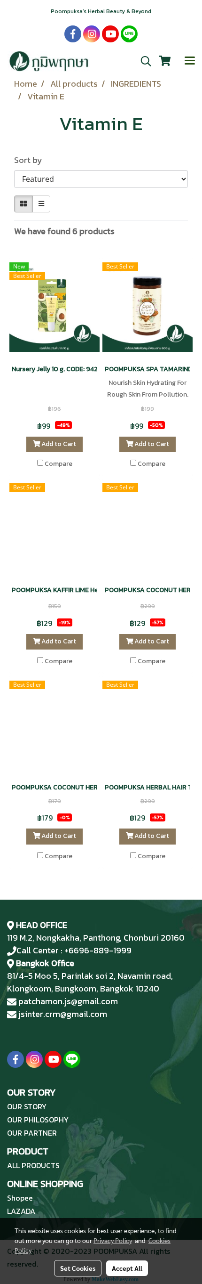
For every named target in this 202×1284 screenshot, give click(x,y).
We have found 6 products (64, 231)
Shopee (20, 1197)
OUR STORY (27, 1106)
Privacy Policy (112, 1240)
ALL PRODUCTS (33, 1165)
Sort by (31, 160)
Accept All (127, 1268)
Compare (58, 464)
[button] (142, 61)
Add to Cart (58, 444)
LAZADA (21, 1211)
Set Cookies (77, 1268)
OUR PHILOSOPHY (38, 1119)
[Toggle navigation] (189, 61)
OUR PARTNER (32, 1132)
